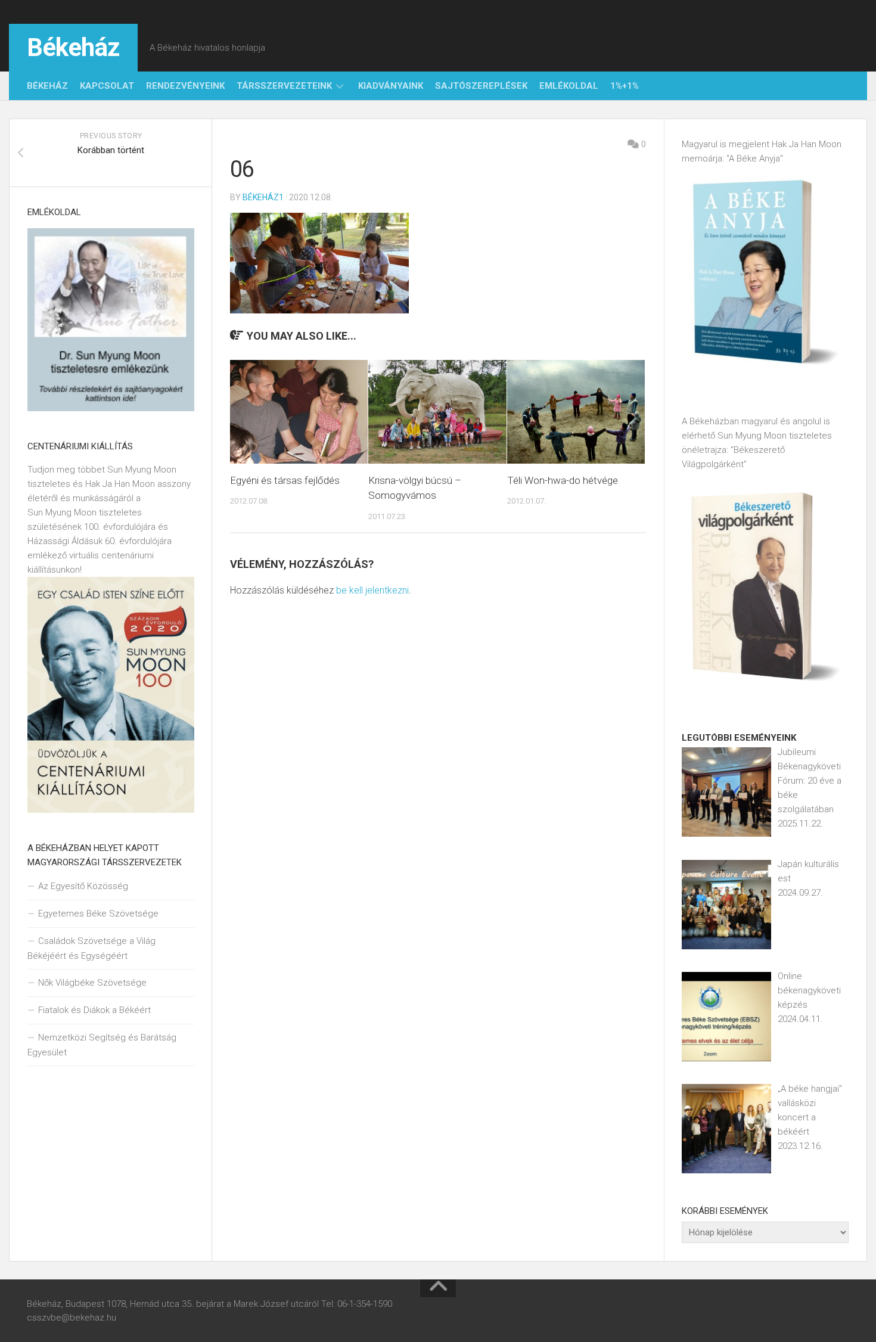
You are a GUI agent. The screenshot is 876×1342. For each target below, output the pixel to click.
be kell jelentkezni (372, 590)
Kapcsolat (107, 85)
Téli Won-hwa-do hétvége (562, 480)
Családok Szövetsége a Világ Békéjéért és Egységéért (91, 948)
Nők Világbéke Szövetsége (92, 982)
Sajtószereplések (481, 85)
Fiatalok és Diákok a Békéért (94, 1010)
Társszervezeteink (284, 85)
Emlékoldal (568, 85)
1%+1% (624, 85)
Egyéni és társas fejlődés (285, 480)
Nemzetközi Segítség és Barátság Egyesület (101, 1045)
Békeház (73, 47)
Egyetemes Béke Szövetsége (98, 913)
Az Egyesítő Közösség (83, 886)
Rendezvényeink (185, 85)
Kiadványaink (390, 85)
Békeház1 (263, 197)
